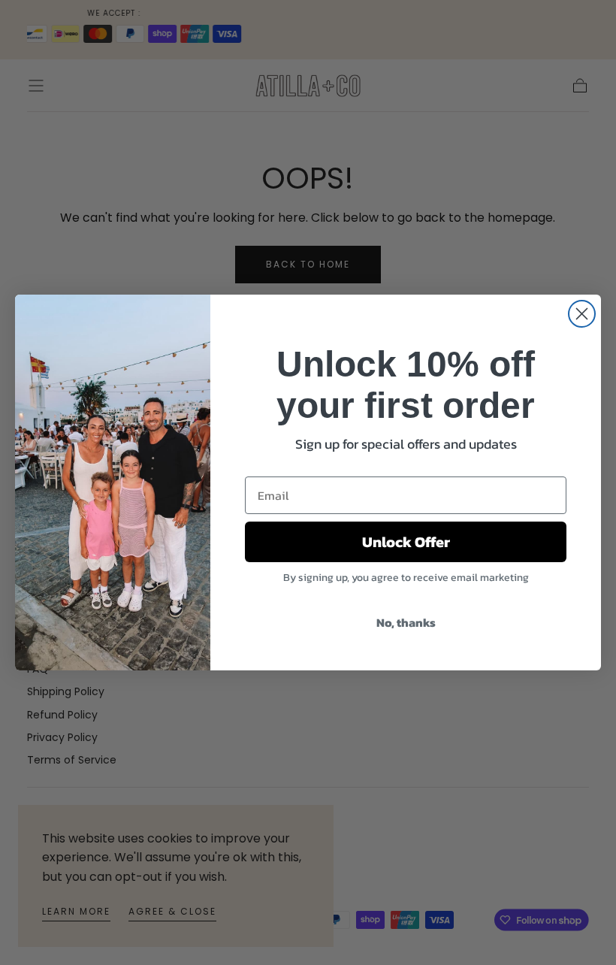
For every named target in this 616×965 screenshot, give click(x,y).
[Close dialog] (582, 314)
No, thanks (406, 622)
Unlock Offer (406, 542)
